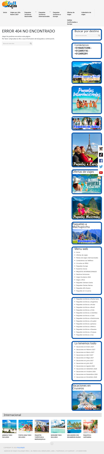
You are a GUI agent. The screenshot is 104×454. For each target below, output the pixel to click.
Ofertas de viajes (82, 255)
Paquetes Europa (82, 266)
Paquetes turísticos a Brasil (85, 307)
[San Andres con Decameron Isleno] (74, 426)
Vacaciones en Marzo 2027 (85, 352)
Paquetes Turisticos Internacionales (44, 14)
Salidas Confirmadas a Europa (72, 22)
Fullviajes (21, 447)
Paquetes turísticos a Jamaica (86, 324)
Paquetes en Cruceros (83, 291)
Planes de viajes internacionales (87, 258)
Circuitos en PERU (82, 263)
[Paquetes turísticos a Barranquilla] (42, 426)
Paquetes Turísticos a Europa (57, 14)
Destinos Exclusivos (82, 274)
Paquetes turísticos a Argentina (87, 302)
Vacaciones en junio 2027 (84, 360)
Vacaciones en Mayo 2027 (85, 358)
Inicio (5, 12)
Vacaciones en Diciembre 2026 (86, 377)
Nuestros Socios (81, 269)
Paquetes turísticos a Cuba (85, 315)
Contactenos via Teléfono (84, 260)
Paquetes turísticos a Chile (85, 310)
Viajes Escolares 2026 (83, 277)
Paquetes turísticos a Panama (86, 329)
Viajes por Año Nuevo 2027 (15, 13)
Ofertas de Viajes (70, 13)
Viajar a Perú (80, 280)
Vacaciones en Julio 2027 (84, 363)
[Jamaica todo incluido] (9, 426)
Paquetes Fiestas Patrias (84, 285)
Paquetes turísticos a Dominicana (87, 318)
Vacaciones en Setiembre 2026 (86, 369)
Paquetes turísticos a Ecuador (86, 321)
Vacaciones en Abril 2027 (84, 355)
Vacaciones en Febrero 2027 (85, 349)
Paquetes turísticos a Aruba (85, 304)
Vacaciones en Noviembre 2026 (87, 374)
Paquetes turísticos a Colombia (86, 313)
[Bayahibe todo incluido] (58, 426)
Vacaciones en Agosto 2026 (85, 366)
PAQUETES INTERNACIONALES (86, 272)
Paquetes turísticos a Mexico (86, 326)
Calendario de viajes (86, 13)
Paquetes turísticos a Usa (84, 335)
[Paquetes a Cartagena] (90, 426)
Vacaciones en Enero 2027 (85, 347)
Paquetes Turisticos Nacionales (28, 14)
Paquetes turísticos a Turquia (86, 332)
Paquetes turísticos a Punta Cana (87, 299)
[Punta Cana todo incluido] (25, 426)
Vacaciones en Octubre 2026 (86, 371)
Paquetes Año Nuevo (83, 288)
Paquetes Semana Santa (84, 283)
